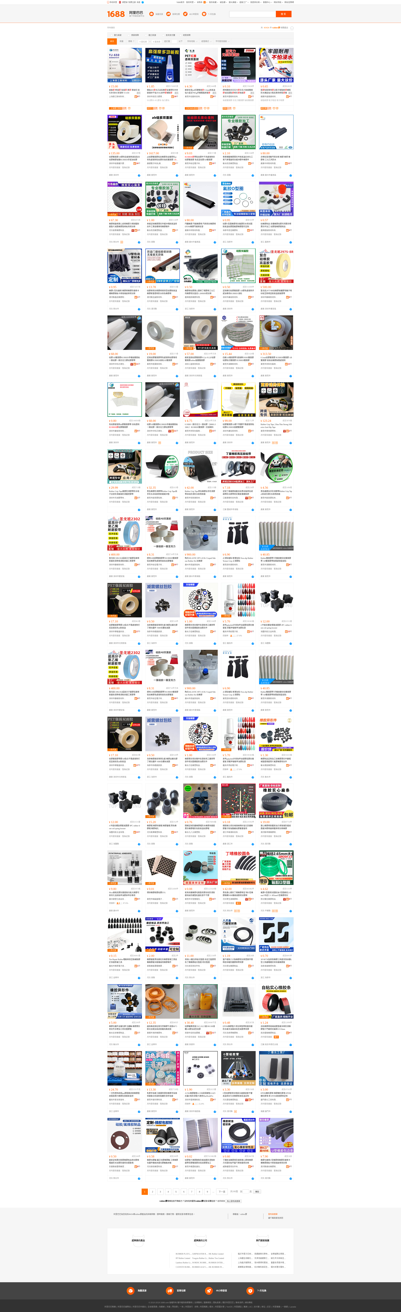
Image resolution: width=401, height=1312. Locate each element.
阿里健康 (276, 1307)
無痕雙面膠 (227, 100)
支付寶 (257, 1307)
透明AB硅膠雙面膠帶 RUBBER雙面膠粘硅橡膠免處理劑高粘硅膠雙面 (162, 559)
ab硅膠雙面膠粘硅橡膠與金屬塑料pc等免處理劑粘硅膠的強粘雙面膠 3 (162, 158)
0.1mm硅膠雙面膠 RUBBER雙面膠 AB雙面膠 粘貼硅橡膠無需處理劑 (276, 358)
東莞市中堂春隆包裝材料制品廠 (193, 899)
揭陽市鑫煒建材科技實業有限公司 (269, 97)
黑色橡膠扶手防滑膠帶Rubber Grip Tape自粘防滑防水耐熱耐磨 (276, 492)
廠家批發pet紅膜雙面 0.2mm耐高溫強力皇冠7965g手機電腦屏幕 (200, 91)
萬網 (245, 1307)
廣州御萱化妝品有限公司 (117, 899)
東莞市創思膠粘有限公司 (269, 498)
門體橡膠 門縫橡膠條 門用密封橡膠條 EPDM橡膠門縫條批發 (200, 225)
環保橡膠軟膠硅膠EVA (156, 892)
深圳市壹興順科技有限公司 (193, 1100)
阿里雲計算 (219, 1307)
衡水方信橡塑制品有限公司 (193, 632)
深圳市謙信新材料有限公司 (231, 431)
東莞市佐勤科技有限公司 (193, 97)
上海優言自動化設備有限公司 (250, 1258)
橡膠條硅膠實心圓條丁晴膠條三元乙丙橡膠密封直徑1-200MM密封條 (200, 292)
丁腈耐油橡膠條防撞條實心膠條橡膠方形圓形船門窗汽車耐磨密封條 (238, 1161)
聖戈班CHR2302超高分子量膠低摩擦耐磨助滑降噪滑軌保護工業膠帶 (124, 559)
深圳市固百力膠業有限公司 (155, 97)
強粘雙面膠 (249, 100)
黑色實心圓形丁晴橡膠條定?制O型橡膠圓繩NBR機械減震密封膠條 (238, 893)
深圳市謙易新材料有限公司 (231, 297)
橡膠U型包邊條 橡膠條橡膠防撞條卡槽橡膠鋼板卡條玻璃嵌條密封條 (124, 292)
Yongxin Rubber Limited (201, 1258)
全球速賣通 (152, 1307)
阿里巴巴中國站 (139, 1307)
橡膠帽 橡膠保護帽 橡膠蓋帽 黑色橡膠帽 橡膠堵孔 (162, 827)
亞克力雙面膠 (238, 100)
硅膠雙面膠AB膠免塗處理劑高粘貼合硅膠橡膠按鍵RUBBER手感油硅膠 (124, 158)
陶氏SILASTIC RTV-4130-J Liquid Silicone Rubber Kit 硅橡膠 (200, 559)
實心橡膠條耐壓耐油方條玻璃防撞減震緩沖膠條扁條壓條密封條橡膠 (276, 827)
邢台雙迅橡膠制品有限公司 (269, 899)
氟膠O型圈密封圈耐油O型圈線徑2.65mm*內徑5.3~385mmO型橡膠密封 (276, 893)
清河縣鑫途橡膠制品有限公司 (117, 297)
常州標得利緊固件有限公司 (265, 1263)
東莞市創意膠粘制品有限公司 (155, 498)
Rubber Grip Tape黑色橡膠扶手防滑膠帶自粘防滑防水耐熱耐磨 (200, 492)
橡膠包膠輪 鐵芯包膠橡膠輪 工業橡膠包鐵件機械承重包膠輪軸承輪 (162, 1161)
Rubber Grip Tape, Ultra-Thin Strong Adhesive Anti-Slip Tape (276, 425)
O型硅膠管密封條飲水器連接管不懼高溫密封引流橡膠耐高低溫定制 (237, 1094)
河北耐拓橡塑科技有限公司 (155, 1167)
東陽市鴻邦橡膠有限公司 (155, 1033)
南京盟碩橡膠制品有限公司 (269, 1033)
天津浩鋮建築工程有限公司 (265, 1258)
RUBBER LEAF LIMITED (202, 1267)
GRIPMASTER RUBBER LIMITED (206, 1254)
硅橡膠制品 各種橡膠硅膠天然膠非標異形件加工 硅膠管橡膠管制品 (276, 225)
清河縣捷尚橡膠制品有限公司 (269, 1167)
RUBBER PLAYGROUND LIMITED (190, 1254)
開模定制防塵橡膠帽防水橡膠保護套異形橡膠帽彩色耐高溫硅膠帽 (200, 827)
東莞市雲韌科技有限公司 (231, 97)
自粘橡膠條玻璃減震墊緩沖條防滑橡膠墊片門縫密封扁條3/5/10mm (276, 1027)
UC (250, 1307)
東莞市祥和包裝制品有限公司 (269, 364)
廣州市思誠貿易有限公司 (193, 565)
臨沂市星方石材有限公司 (248, 1254)
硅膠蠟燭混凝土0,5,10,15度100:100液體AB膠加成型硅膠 (200, 1027)
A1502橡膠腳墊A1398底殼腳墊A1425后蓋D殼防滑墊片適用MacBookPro (200, 1094)
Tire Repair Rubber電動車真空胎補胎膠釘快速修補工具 (124, 960)
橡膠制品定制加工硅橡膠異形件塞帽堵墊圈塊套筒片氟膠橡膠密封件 (276, 760)
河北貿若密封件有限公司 (193, 966)
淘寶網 (162, 1307)
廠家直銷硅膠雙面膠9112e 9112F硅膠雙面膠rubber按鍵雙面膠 (200, 358)
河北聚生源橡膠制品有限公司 (231, 899)
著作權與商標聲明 (184, 1303)
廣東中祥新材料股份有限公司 (269, 163)
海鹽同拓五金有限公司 (269, 632)
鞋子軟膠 (280, 100)
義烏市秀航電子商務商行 (231, 632)
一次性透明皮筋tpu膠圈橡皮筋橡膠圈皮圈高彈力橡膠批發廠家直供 (124, 1094)
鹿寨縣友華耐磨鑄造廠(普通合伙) (252, 1267)
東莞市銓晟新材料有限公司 (155, 364)
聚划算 (175, 1307)
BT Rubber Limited (183, 1258)
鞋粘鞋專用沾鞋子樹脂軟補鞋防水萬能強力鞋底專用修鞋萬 (276, 91)
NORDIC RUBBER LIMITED (204, 1263)
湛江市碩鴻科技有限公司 (231, 832)
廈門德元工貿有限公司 (269, 1100)
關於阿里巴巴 (228, 1303)
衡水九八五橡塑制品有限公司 (193, 832)
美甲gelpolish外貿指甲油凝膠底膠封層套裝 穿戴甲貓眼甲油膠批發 (238, 626)
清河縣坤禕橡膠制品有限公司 (269, 832)
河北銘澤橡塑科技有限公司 (155, 832)
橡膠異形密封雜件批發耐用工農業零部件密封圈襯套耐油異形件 (200, 626)
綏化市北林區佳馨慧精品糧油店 (284, 1258)
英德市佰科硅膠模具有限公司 (193, 1033)
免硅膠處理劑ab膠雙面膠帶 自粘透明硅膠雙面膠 (124, 425)
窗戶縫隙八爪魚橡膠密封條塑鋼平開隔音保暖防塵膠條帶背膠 (238, 960)
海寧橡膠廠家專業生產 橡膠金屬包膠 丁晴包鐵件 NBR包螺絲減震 (162, 626)
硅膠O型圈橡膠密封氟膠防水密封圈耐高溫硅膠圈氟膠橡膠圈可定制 (237, 225)
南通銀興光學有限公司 (263, 1254)
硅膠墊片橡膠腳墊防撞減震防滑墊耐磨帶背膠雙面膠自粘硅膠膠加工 (200, 1161)
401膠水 (157, 100)
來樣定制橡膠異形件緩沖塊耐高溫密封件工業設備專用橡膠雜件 (162, 225)
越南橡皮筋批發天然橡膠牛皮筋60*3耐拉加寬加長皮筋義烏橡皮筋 (162, 1027)
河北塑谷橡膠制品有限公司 (231, 966)
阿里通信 (238, 1307)
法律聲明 (198, 1303)
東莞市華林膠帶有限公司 (269, 431)
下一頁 (222, 1191)
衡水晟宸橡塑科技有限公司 (269, 765)
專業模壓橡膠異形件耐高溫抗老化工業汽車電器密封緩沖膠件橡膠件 (238, 158)
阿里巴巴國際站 (124, 1307)
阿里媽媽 (204, 1307)
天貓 (168, 1307)
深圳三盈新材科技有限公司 (193, 364)
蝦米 (211, 1307)
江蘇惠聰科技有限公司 (231, 498)
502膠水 (150, 100)
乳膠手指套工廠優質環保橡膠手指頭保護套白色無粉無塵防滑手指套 (162, 1094)
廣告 (139, 93)
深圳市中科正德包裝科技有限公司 (117, 364)
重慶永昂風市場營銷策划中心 (283, 1263)
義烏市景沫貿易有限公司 (117, 1100)
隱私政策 (217, 1303)
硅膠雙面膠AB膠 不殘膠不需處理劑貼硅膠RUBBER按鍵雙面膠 (238, 425)
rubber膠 (243, 1214)
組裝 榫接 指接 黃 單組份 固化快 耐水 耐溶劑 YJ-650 (124, 91)
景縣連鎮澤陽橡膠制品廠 (155, 966)
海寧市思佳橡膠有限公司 (231, 230)
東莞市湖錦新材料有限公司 (231, 364)
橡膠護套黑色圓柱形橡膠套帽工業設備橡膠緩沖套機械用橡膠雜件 (162, 960)
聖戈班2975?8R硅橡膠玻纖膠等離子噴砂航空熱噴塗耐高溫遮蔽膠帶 (276, 292)
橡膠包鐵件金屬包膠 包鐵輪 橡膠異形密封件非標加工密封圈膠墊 (124, 1027)
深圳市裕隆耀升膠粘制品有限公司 (117, 163)
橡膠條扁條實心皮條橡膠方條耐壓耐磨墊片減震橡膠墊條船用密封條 (124, 225)
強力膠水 (165, 100)
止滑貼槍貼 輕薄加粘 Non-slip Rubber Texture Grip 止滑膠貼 (238, 559)
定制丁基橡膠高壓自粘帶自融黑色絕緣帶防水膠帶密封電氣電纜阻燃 (238, 492)
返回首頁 (221, 1201)
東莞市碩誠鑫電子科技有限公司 (155, 899)
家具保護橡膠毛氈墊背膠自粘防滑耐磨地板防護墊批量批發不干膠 (200, 893)
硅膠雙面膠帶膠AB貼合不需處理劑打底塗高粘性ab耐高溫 (124, 626)
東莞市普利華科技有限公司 (155, 1100)
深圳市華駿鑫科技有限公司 (117, 632)
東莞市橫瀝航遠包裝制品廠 (193, 1167)
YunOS (229, 1307)
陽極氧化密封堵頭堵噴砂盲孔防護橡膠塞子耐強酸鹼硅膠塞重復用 (238, 827)
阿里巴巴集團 (110, 1307)
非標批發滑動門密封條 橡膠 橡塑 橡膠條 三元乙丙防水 (275, 158)
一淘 (181, 1307)
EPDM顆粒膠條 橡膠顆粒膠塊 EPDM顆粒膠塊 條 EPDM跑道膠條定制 (276, 1094)
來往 (263, 1307)
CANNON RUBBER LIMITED (188, 1267)
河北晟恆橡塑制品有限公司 (231, 1100)
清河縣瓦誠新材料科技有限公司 (155, 297)
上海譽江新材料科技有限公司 (117, 97)
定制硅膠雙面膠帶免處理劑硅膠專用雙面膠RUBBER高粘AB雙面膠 (162, 358)
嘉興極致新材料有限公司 (269, 230)
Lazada (293, 1307)
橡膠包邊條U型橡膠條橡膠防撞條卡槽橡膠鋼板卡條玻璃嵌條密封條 (275, 1161)
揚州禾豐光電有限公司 (280, 1267)
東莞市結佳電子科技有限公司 (193, 163)
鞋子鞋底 (272, 100)
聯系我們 (239, 1303)
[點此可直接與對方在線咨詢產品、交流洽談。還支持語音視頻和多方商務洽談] (139, 175)
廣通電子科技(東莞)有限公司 (155, 163)
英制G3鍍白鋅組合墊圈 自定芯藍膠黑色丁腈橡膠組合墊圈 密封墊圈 (200, 960)
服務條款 (207, 1303)
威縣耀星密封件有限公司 (231, 1167)
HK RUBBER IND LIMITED (220, 1267)
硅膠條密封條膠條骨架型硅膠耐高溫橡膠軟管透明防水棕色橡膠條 (162, 292)
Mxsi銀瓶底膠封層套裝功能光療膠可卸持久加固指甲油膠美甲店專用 (124, 893)
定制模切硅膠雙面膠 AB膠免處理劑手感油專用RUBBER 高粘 (238, 292)
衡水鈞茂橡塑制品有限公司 (231, 163)
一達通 (285, 1307)
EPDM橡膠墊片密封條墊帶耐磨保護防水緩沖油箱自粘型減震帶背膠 (238, 1027)
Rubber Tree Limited (216, 1258)
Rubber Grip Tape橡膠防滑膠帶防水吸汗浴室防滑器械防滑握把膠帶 (124, 492)
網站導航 (249, 1303)
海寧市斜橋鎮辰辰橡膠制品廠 (155, 632)
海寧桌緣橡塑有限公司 (269, 966)
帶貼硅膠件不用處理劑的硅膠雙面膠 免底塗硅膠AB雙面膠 (200, 158)
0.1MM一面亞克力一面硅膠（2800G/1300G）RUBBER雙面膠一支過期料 (200, 425)
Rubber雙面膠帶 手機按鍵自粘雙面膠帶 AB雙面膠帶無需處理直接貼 (276, 559)
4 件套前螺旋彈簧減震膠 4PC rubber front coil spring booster (276, 626)
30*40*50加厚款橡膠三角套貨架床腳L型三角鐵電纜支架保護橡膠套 (276, 960)
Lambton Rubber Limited (185, 1263)
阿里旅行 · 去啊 (191, 1307)
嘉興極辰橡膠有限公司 (193, 297)
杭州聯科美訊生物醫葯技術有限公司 (269, 1267)
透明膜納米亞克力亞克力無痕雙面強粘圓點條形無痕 (238, 91)
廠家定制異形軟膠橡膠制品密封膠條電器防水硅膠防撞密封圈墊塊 (124, 1161)
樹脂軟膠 (264, 100)
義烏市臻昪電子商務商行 (117, 966)
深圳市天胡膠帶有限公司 (117, 498)
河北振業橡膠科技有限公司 (117, 230)
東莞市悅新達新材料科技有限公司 (193, 498)
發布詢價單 (273, 1214)
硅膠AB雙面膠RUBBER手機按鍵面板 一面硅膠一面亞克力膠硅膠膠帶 (124, 358)
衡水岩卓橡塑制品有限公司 (117, 1033)
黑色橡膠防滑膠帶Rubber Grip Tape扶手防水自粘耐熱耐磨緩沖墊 (162, 492)
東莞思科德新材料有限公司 (231, 565)
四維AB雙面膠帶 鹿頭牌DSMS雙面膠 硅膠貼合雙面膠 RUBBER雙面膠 (238, 358)
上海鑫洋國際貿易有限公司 (249, 1263)
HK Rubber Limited (216, 1254)
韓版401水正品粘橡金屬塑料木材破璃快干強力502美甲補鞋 (162, 91)
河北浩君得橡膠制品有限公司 (231, 1033)
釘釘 (269, 1307)
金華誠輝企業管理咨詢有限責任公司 (286, 1254)
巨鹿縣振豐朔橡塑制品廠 (117, 1167)
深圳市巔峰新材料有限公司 (269, 297)
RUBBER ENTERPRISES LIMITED (223, 1263)
